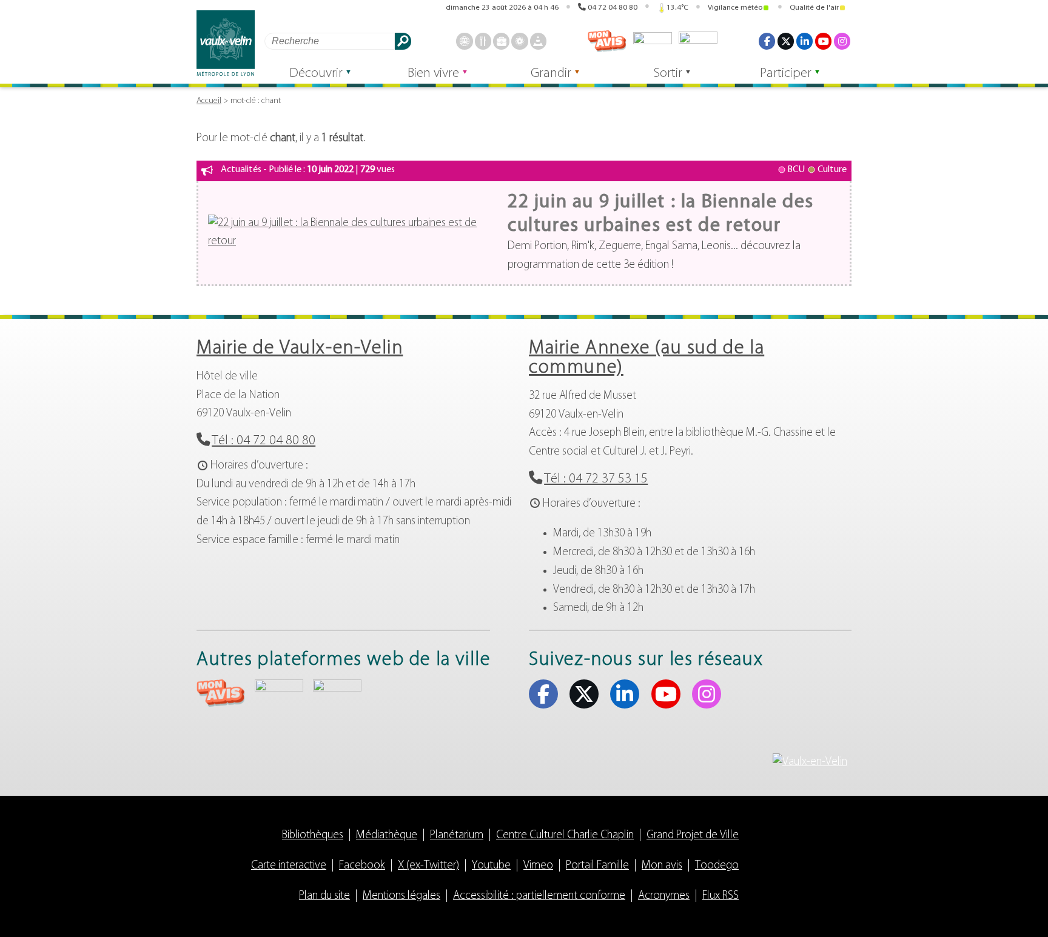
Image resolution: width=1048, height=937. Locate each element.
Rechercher (403, 41)
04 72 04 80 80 (612, 8)
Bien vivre (433, 74)
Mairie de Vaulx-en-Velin (299, 348)
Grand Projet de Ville (693, 835)
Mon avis (607, 41)
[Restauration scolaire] (483, 41)
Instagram (842, 41)
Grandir (551, 74)
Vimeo (538, 866)
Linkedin (804, 41)
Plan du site (324, 896)
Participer (785, 74)
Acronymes (664, 896)
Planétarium (456, 835)
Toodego (652, 41)
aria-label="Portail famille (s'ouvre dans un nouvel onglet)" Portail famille (337, 691)
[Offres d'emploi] (501, 41)
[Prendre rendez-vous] (464, 41)
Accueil (208, 100)
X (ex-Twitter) (786, 41)
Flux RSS (720, 896)
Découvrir (316, 74)
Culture (832, 170)
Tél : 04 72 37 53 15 (596, 479)
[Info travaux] (538, 41)
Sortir (668, 74)
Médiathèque (386, 835)
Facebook (767, 41)
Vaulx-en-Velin (225, 43)
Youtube (823, 41)
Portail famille (698, 41)
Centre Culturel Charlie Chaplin (565, 835)
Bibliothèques (312, 835)
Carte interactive (288, 866)
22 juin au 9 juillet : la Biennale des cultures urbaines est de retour (661, 214)
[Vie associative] (519, 41)
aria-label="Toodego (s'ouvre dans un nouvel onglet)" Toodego (279, 691)
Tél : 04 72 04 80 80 (263, 441)
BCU (796, 170)
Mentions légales (401, 896)
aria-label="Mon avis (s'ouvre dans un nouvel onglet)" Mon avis (220, 693)
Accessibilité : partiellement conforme (539, 896)
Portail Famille (597, 866)
